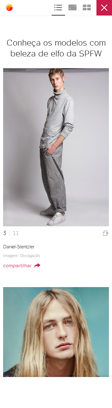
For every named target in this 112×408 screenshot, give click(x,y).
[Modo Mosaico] (86, 7)
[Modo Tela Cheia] (73, 7)
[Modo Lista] (59, 7)
